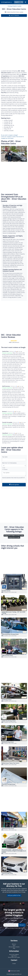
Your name (4, 457)
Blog (14, 948)
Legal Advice (14, 956)
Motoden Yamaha (6, 591)
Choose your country (15, 970)
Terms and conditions (14, 954)
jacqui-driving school (7, 873)
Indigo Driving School (7, 655)
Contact (14, 963)
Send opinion (14, 485)
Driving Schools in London (14, 6)
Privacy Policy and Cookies (14, 957)
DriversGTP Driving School (8, 784)
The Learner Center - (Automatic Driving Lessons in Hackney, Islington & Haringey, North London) (14, 851)
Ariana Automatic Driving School (10, 634)
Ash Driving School (6, 699)
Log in (14, 945)
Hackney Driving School (8, 742)
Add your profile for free (14, 895)
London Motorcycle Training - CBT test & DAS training (13, 612)
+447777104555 (14, 15)
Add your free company (14, 946)
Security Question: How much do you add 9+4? (13, 477)
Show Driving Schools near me (15, 928)
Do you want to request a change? (9, 135)
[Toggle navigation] (25, 2)
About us (14, 944)
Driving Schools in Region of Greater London (13, 535)
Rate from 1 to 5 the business (9, 463)
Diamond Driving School (8, 828)
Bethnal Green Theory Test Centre (10, 763)
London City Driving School (9, 721)
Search (23, 925)
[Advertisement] (14, 32)
